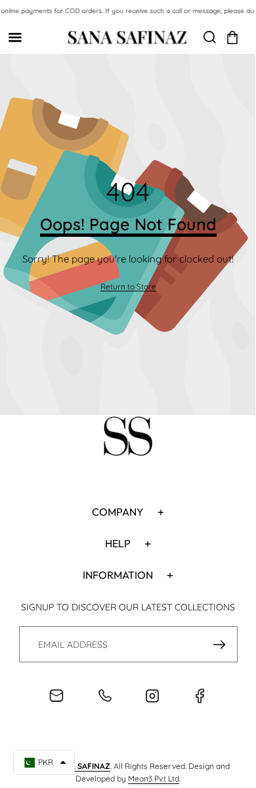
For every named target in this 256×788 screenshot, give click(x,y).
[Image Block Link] (128, 438)
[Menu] (15, 37)
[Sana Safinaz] (127, 37)
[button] (232, 37)
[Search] (209, 37)
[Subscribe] (219, 644)
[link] (128, 287)
